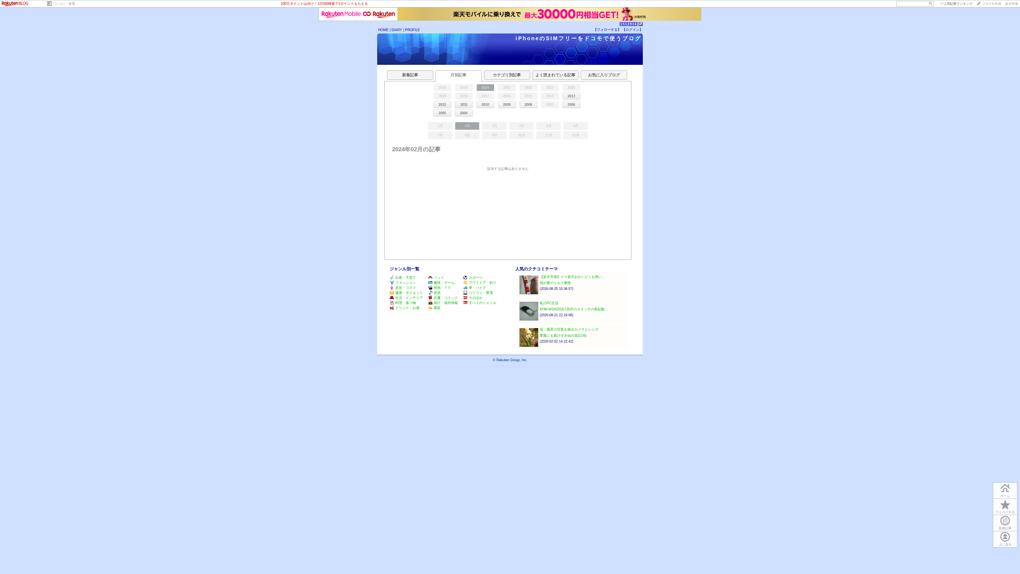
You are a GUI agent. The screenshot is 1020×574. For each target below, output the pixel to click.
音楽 (437, 293)
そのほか (476, 298)
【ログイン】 (632, 30)
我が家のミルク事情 (555, 283)
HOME (383, 30)
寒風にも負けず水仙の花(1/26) (563, 335)
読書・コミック (446, 298)
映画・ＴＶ (442, 288)
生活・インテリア (409, 298)
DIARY (397, 30)
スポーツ (476, 278)
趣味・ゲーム (444, 283)
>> (956, 4)
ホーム (1005, 496)
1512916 (628, 24)
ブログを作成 (991, 4)
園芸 (437, 308)
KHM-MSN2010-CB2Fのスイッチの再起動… (574, 309)
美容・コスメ (405, 288)
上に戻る (1005, 544)
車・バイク (477, 288)
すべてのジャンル (482, 303)
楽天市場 (1011, 4)
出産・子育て (405, 278)
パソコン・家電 (64, 4)
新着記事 (1005, 528)
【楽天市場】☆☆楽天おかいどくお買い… (572, 277)
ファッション (405, 283)
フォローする (1005, 512)
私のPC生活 (549, 303)
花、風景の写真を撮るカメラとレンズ (569, 329)
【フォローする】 (607, 30)
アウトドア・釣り (482, 283)
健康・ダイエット (409, 293)
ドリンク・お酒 (407, 308)
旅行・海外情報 (446, 303)
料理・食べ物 (405, 303)
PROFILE (412, 30)
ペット (439, 278)
